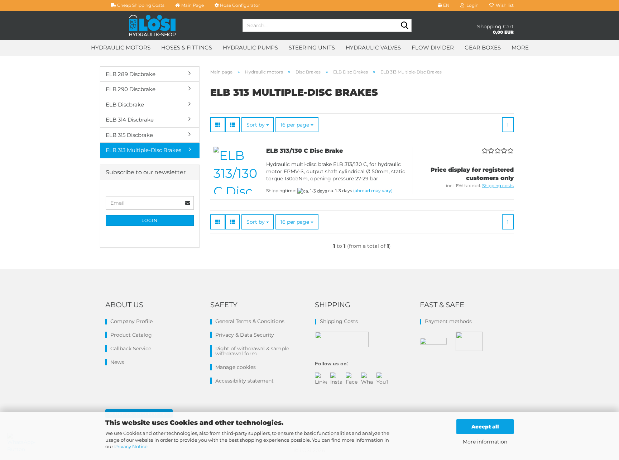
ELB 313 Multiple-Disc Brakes (143, 150)
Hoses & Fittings (186, 47)
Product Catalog (131, 334)
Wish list (504, 5)
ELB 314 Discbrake (130, 119)
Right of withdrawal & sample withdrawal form (252, 351)
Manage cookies (235, 367)
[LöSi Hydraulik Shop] (152, 25)
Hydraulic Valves (373, 47)
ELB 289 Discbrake (130, 74)
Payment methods (448, 321)
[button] (443, 5)
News (117, 362)
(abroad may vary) (373, 190)
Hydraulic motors (120, 47)
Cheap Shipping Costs (140, 5)
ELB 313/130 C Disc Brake (304, 150)
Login (149, 220)
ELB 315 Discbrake (129, 135)
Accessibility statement (244, 380)
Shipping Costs (339, 321)
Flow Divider (433, 47)
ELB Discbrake (125, 104)
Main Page (192, 5)
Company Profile (131, 321)
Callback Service (130, 348)
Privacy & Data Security (244, 334)
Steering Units (312, 47)
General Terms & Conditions (249, 321)
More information (485, 441)
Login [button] (471, 5)
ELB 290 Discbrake (130, 89)
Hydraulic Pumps (250, 47)
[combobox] (257, 124)
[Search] (405, 25)
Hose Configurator (239, 5)
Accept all (485, 426)
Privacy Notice (131, 446)
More (520, 47)
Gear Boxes (483, 47)
